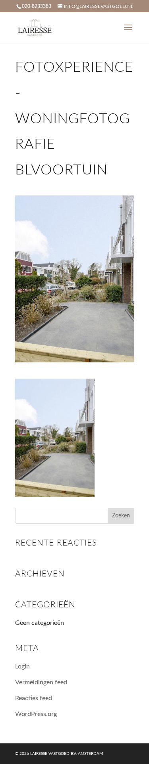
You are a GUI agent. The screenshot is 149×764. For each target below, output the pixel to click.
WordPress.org (36, 714)
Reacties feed (33, 698)
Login (22, 666)
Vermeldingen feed (41, 682)
